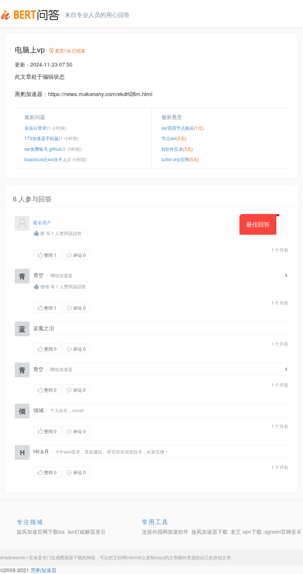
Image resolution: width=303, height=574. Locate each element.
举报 (124, 254)
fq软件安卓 (172, 149)
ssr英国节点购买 (177, 128)
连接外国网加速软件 (165, 531)
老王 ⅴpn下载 (246, 531)
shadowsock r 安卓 (19, 557)
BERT (31, 14)
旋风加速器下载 (209, 531)
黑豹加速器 (44, 570)
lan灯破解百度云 (87, 531)
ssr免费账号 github (43, 149)
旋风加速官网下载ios (41, 531)
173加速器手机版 (41, 138)
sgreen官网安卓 (283, 531)
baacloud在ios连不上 (45, 159)
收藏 (104, 254)
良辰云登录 (35, 128)
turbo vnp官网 (175, 159)
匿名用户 (42, 222)
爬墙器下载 (71, 557)
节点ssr (168, 138)
